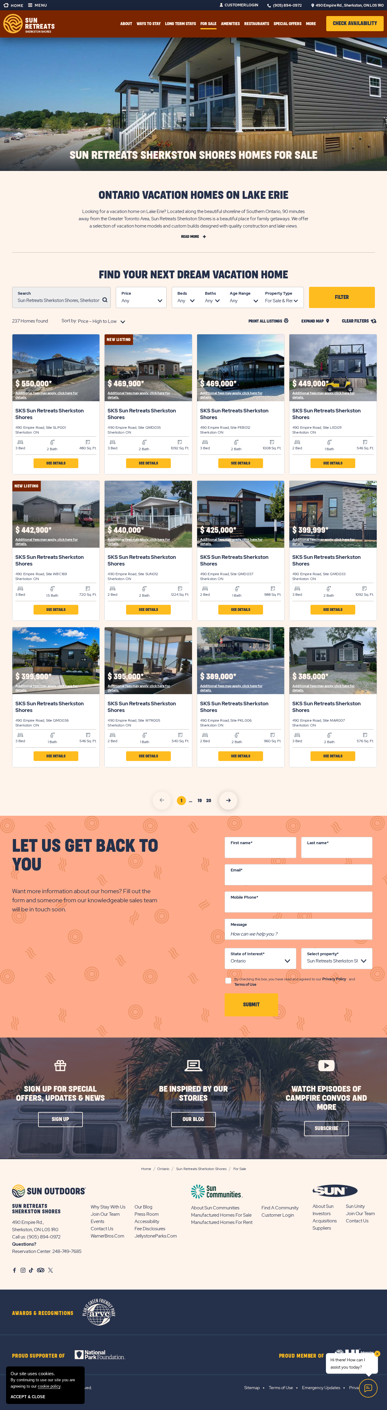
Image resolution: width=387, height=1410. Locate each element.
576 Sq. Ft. (365, 741)
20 (209, 801)
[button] (355, 23)
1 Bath (329, 449)
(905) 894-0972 (287, 5)
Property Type (278, 293)
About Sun (323, 1206)
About (126, 24)
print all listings (265, 321)
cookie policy (49, 1386)
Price (126, 293)
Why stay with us (108, 1207)
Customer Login (241, 5)
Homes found (30, 321)
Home (17, 5)
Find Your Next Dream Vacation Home (193, 275)
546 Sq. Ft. (365, 448)
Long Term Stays (180, 24)
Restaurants (256, 24)
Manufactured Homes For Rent (221, 1222)
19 (200, 801)
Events (97, 1221)
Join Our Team (105, 1214)
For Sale (208, 24)
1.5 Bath (52, 595)
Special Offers (287, 24)
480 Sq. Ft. (87, 448)
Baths (210, 293)
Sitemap (252, 1387)
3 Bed (20, 448)
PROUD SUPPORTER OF (38, 1356)
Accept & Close (28, 1397)
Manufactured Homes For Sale (221, 1215)
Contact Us (102, 1229)
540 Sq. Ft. (180, 741)
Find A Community (280, 1208)
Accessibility (147, 1221)
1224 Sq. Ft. (180, 594)
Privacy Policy (334, 979)
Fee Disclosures (150, 1229)
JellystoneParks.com (156, 1236)
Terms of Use (245, 984)
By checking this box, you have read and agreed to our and (294, 982)
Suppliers (322, 1228)
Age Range (240, 293)
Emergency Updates (321, 1387)
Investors (322, 1214)
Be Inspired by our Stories (193, 1093)
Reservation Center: (31, 1251)
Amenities (230, 24)
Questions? (24, 1244)
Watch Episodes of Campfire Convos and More (326, 1098)
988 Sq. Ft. (272, 594)
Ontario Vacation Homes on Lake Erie (193, 195)
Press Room (147, 1214)
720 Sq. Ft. (87, 594)
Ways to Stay (149, 24)
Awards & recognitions (42, 1313)
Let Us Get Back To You (85, 856)
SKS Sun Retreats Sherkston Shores (49, 414)
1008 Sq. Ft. (272, 448)
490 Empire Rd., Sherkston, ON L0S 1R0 (350, 5)
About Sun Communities (215, 1208)
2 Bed (297, 448)
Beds (182, 293)
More (311, 24)
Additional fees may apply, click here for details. (46, 395)
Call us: (19, 1237)
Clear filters (355, 321)
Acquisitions (325, 1221)
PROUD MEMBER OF (301, 1356)
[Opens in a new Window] (105, 1354)
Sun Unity (355, 1206)
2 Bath (52, 449)
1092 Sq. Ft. (180, 448)
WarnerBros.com (107, 1236)
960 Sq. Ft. (272, 741)
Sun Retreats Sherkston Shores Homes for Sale (193, 155)
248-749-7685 (67, 1251)
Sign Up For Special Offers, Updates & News (60, 1093)
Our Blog (143, 1207)
